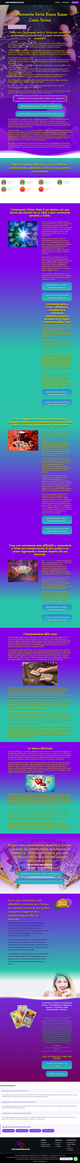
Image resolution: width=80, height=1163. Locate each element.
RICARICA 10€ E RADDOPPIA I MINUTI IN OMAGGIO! (41, 98)
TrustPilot (61, 93)
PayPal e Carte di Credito (57, 1074)
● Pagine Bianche (71, 1144)
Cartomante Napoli (48, 1130)
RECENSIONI (65, 2)
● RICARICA (44, 1142)
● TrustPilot (70, 1148)
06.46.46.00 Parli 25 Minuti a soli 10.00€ (57, 1065)
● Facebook (58, 1142)
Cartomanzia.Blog (24, 86)
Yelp (54, 93)
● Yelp (68, 1146)
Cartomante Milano (8, 1130)
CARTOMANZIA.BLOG (14, 2)
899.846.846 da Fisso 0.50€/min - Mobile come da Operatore (40, 106)
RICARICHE (75, 2)
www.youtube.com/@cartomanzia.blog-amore (57, 1051)
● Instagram (58, 1146)
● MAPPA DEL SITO (46, 1144)
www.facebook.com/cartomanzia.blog (57, 1047)
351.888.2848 (23, 988)
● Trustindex (70, 1150)
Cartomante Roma (35, 1130)
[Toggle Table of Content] (23, 27)
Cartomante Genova (22, 1130)
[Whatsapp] (76, 1159)
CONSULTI (58, 2)
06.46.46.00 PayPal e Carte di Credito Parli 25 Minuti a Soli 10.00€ (40, 114)
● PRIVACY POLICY (45, 1146)
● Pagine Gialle (70, 1142)
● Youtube (57, 1144)
